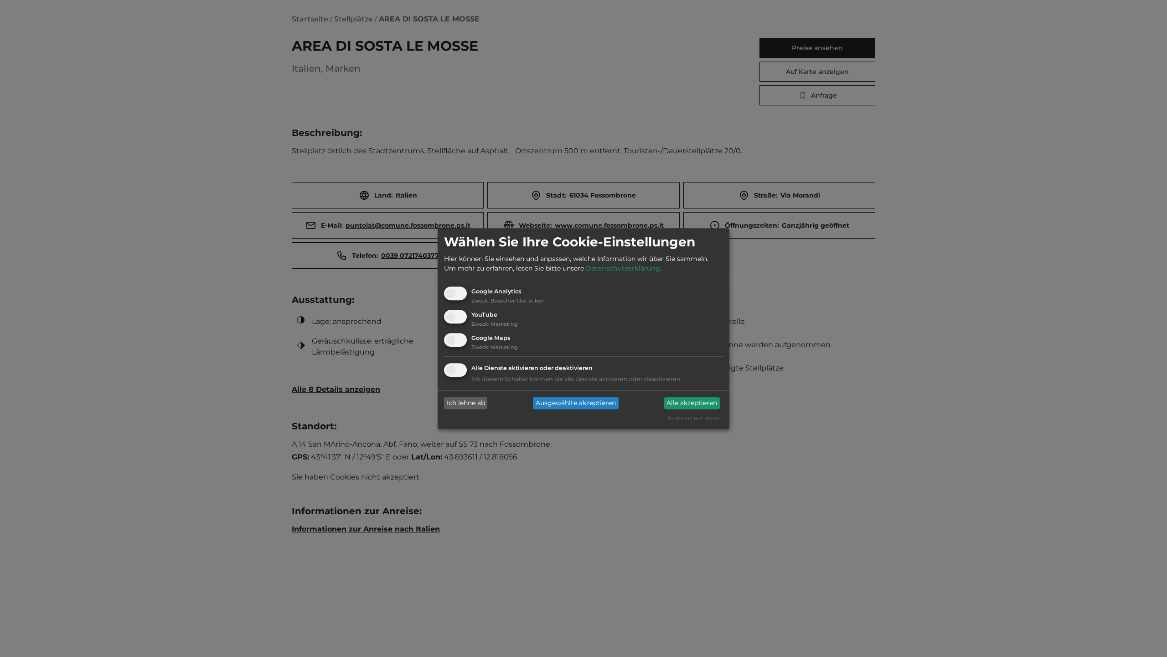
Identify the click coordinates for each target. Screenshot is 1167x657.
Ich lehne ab (466, 403)
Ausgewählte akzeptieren (576, 403)
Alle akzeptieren (691, 403)
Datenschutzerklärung (623, 269)
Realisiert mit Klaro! (693, 418)
